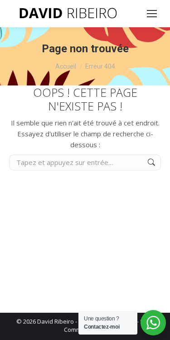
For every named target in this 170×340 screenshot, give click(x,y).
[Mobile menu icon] (152, 14)
